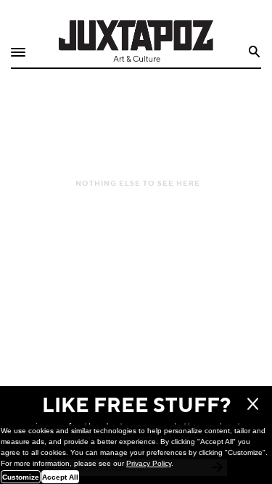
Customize (20, 477)
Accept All (60, 477)
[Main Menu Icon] (18, 52)
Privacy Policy (148, 463)
